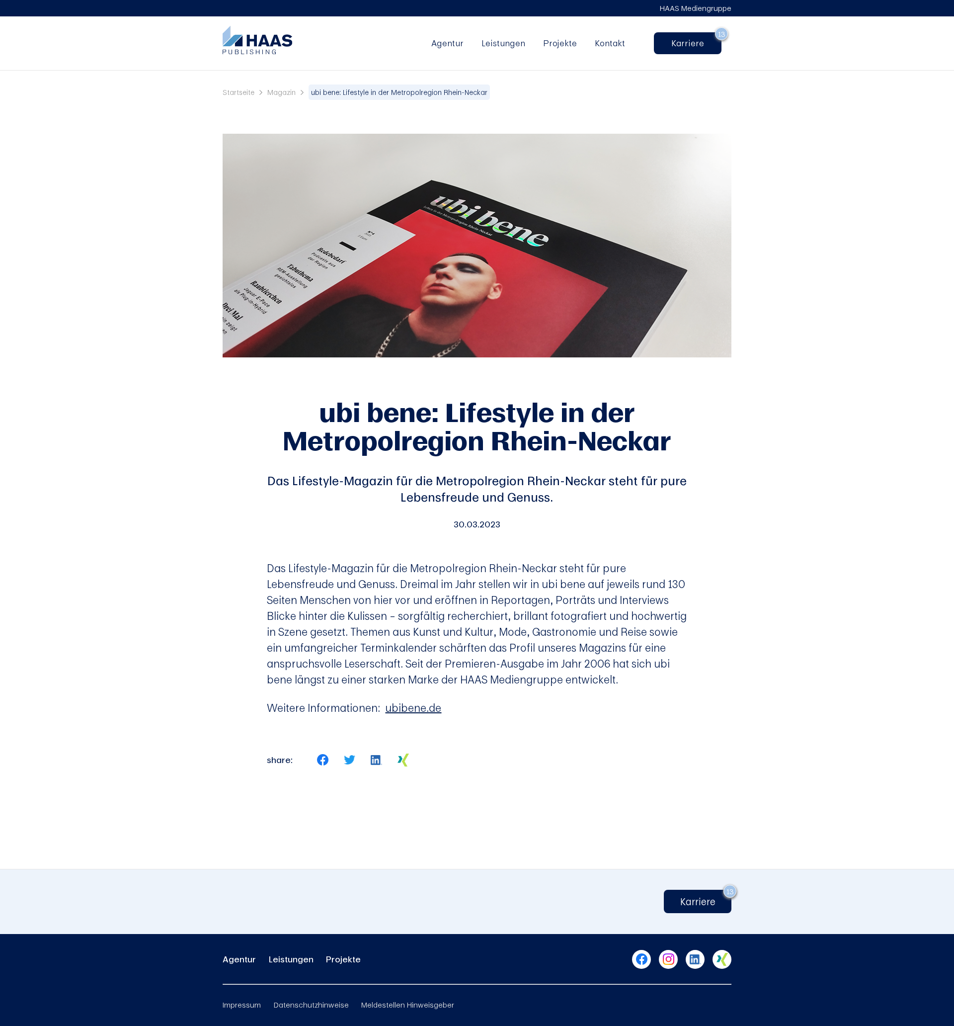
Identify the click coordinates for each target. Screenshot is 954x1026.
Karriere (692, 43)
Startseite (238, 92)
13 (721, 33)
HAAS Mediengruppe (695, 7)
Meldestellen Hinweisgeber (407, 1004)
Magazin (281, 92)
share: (280, 760)
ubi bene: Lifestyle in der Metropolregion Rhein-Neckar (399, 92)
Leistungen (503, 43)
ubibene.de (413, 707)
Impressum (242, 1004)
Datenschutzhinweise (311, 1004)
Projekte (560, 43)
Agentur (447, 43)
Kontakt (610, 43)
